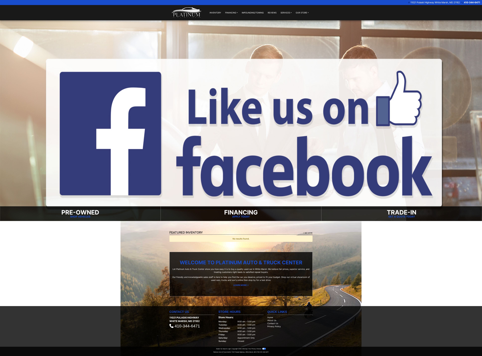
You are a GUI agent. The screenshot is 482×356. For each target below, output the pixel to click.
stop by (252, 279)
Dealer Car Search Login (223, 348)
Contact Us (272, 323)
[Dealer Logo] (186, 12)
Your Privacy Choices (255, 348)
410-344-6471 (472, 2)
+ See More (308, 232)
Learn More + (241, 284)
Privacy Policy (274, 326)
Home (270, 316)
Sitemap (244, 348)
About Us (271, 319)
